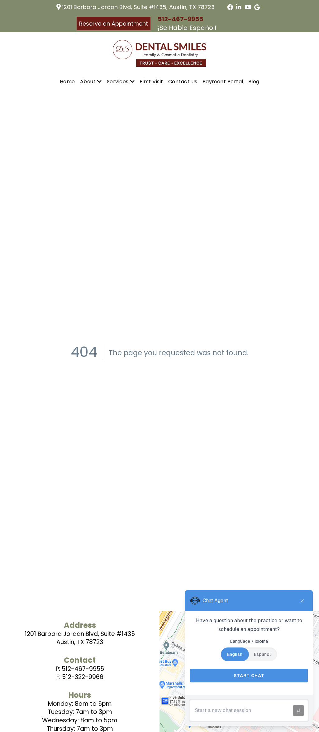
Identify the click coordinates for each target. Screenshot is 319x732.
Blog (253, 81)
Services (118, 81)
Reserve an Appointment (113, 23)
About (88, 81)
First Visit (151, 81)
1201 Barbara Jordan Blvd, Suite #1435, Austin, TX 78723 (138, 7)
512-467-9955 (180, 19)
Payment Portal (222, 81)
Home (67, 81)
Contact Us (183, 81)
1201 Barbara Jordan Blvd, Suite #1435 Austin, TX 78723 (80, 638)
